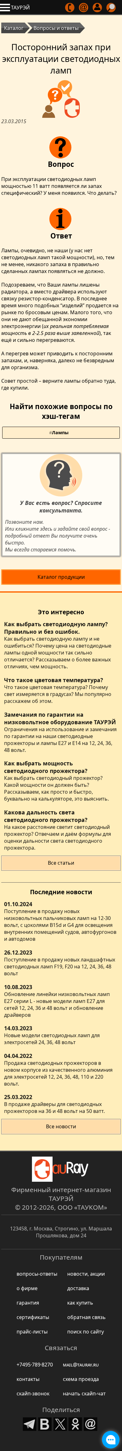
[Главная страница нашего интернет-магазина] (61, 1169)
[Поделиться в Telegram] (30, 1423)
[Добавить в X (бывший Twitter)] (60, 1423)
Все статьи (61, 862)
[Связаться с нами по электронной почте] (84, 7)
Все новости (61, 1126)
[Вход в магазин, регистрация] (97, 7)
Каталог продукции (61, 576)
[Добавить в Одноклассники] (75, 1423)
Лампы (60, 432)
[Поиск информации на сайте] (111, 7)
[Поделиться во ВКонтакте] (45, 1423)
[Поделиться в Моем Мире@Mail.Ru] (91, 1423)
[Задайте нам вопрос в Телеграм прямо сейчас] (110, 1439)
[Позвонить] (70, 7)
